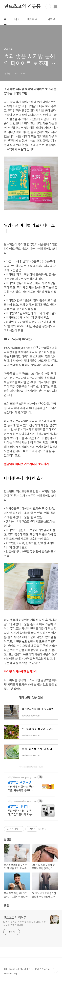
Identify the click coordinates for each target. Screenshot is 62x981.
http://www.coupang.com (22, 777)
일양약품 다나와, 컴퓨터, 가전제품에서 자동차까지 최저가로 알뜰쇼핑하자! (20, 812)
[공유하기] (16, 828)
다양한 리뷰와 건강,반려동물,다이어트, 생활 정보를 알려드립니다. (24, 923)
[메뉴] (55, 6)
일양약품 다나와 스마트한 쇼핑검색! (20, 806)
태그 (16, 19)
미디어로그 (33, 19)
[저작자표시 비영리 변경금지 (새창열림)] (43, 829)
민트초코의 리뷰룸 (22, 6)
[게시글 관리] (21, 828)
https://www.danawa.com (22, 801)
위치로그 (53, 19)
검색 (48, 6)
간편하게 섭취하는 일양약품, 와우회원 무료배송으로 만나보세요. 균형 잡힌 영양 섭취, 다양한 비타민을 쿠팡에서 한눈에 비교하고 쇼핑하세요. (20, 788)
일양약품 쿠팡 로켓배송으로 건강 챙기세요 (20, 782)
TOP (55, 970)
